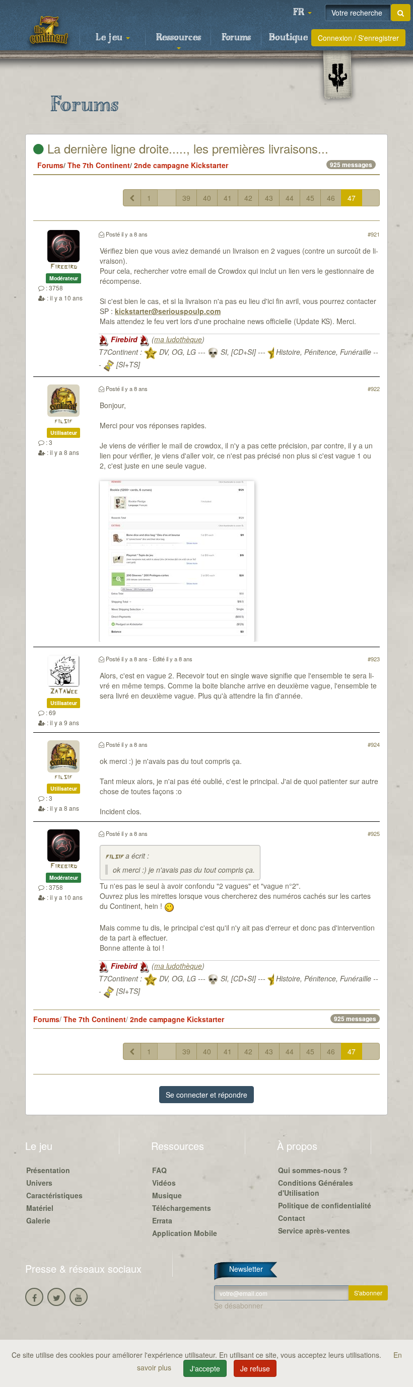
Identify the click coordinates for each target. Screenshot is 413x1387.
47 (352, 198)
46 (331, 198)
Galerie (38, 1220)
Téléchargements (181, 1208)
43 (269, 198)
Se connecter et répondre (206, 1095)
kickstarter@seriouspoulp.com (168, 311)
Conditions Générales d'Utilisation (315, 1188)
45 (310, 198)
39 (186, 198)
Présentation (48, 1170)
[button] (302, 12)
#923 (374, 659)
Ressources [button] (178, 37)
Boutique (288, 37)
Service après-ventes (314, 1230)
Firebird (63, 267)
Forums (236, 37)
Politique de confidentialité (324, 1205)
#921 (374, 234)
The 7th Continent (98, 165)
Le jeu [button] (110, 37)
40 (207, 198)
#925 (374, 833)
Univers (39, 1183)
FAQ (159, 1170)
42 (248, 198)
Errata (162, 1220)
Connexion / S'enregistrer (358, 38)
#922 (374, 388)
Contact (291, 1218)
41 (228, 198)
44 (290, 198)
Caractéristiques (54, 1195)
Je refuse (255, 1368)
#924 (374, 744)
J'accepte (205, 1368)
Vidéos (164, 1183)
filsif (63, 421)
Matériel (39, 1208)
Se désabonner (238, 1305)
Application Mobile (184, 1233)
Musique (167, 1195)
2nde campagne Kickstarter (181, 165)
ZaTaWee (64, 692)
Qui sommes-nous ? (313, 1170)
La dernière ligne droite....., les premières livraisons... (186, 148)
